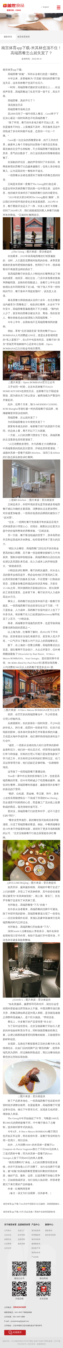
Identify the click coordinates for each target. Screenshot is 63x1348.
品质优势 (21, 1239)
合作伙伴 (7, 1248)
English (46, 7)
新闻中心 (49, 1224)
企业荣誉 (7, 1244)
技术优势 (21, 1235)
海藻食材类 (36, 1252)
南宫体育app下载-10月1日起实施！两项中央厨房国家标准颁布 (30, 1212)
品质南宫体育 (24, 1224)
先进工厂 (21, 1230)
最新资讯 (8, 37)
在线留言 (17, 1332)
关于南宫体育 (10, 1224)
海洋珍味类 (36, 1239)
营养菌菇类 (36, 1235)
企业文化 (7, 1235)
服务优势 (21, 1244)
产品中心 (36, 1224)
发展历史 (7, 1239)
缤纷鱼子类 (36, 1248)
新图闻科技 (41, 1344)
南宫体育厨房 (23, 37)
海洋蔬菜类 (36, 1230)
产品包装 (35, 1257)
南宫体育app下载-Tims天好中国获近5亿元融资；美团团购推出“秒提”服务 (31, 1204)
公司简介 (7, 1230)
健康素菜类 (36, 1244)
